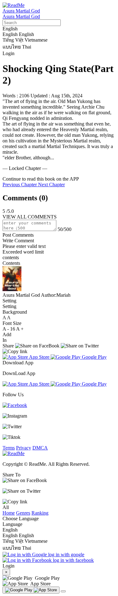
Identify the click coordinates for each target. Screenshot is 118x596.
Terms (9, 447)
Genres (23, 513)
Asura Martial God (21, 10)
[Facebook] (15, 405)
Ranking (39, 513)
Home (9, 513)
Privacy (23, 447)
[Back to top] (63, 591)
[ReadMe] (14, 5)
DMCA (40, 447)
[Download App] (31, 590)
